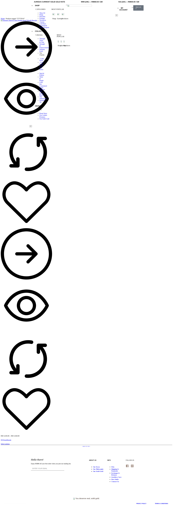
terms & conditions (161, 503)
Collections (41, 31)
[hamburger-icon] (132, 7)
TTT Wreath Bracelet (6, 440)
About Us (39, 106)
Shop (37, 5)
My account (123, 9)
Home (3, 18)
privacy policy (141, 503)
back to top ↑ (86, 446)
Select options (5, 444)
